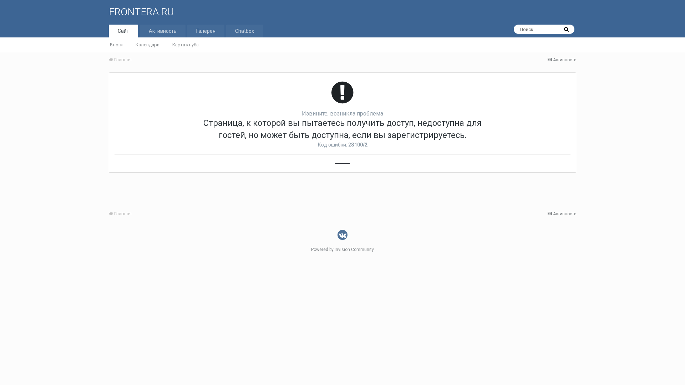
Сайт (123, 31)
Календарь (147, 44)
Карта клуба (185, 44)
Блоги (116, 44)
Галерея (205, 31)
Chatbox (244, 31)
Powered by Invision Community (342, 249)
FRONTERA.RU (141, 12)
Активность (163, 31)
